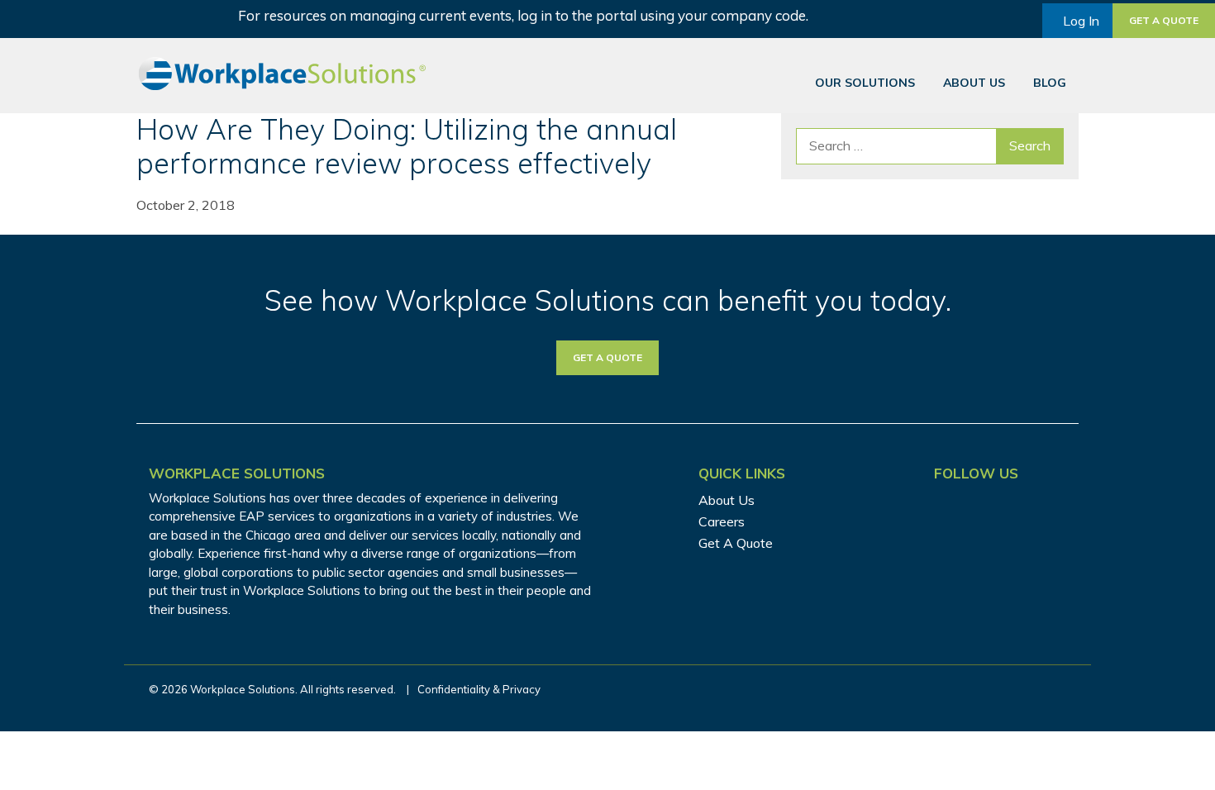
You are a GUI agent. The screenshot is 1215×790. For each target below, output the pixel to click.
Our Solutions (865, 82)
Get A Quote (735, 543)
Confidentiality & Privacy (479, 689)
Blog (1049, 82)
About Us (974, 82)
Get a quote (1163, 20)
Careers (721, 521)
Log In (1081, 20)
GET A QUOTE (607, 357)
